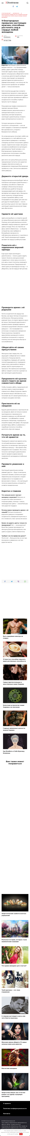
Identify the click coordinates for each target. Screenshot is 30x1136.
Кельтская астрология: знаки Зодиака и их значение (13, 706)
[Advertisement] (15, 287)
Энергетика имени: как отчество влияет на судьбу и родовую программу (13, 1094)
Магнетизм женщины (9, 1068)
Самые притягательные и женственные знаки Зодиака (13, 683)
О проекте (7, 1103)
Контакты (6, 1113)
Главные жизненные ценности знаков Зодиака (14, 729)
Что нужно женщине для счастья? (14, 966)
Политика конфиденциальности (15, 1108)
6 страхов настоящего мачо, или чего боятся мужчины (13, 1017)
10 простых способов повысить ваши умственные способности (14, 660)
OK (21, 1134)
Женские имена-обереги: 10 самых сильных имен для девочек (14, 1043)
